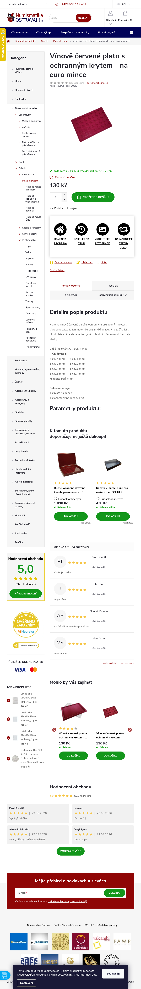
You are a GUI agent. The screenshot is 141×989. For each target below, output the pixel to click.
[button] (73, 751)
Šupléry (29, 258)
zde (94, 975)
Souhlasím (113, 974)
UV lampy (30, 277)
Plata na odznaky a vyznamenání (32, 198)
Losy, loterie (21, 451)
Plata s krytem (30, 180)
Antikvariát (21, 533)
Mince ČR (20, 515)
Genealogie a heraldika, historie (25, 431)
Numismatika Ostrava (38, 925)
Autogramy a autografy (22, 401)
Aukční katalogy (24, 481)
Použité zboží (22, 524)
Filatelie (19, 412)
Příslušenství (29, 240)
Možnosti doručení (65, 177)
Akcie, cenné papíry (25, 390)
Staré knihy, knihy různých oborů (24, 492)
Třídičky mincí (32, 347)
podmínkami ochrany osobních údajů (67, 901)
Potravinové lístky (25, 460)
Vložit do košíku (96, 197)
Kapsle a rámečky (31, 227)
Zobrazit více (70, 851)
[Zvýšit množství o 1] (64, 195)
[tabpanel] (71, 485)
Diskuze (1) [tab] (71, 295)
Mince (18, 81)
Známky (26, 127)
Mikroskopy (31, 270)
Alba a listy (28, 174)
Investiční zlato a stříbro (24, 70)
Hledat (83, 18)
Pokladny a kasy (31, 330)
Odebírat (115, 892)
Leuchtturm (25, 114)
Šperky (18, 382)
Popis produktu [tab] (71, 285)
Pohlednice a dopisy (29, 135)
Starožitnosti (22, 442)
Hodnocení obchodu (70, 787)
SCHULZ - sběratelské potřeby (100, 925)
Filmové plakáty (23, 421)
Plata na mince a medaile (33, 188)
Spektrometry (32, 307)
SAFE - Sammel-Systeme (67, 925)
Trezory (29, 301)
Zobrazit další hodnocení (118, 663)
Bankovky (20, 99)
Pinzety (29, 264)
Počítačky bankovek (30, 339)
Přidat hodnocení (25, 594)
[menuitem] (19, 32)
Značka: (57, 270)
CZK (124, 4)
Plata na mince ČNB (33, 218)
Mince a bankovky (31, 121)
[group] (73, 730)
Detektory (30, 313)
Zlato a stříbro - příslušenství (30, 144)
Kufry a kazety (29, 233)
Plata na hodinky (29, 209)
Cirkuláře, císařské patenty (25, 504)
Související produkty (111, 295)
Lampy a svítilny (30, 321)
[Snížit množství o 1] (64, 199)
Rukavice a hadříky (31, 294)
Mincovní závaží (23, 90)
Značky (19, 542)
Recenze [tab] (113, 285)
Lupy (28, 246)
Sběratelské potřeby (26, 108)
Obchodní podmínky (17, 4)
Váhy (28, 252)
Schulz (22, 168)
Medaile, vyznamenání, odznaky (27, 371)
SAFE (22, 162)
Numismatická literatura (23, 471)
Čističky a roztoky (30, 285)
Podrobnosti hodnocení (97, 83)
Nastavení (26, 983)
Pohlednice (21, 360)
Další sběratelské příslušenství (31, 153)
